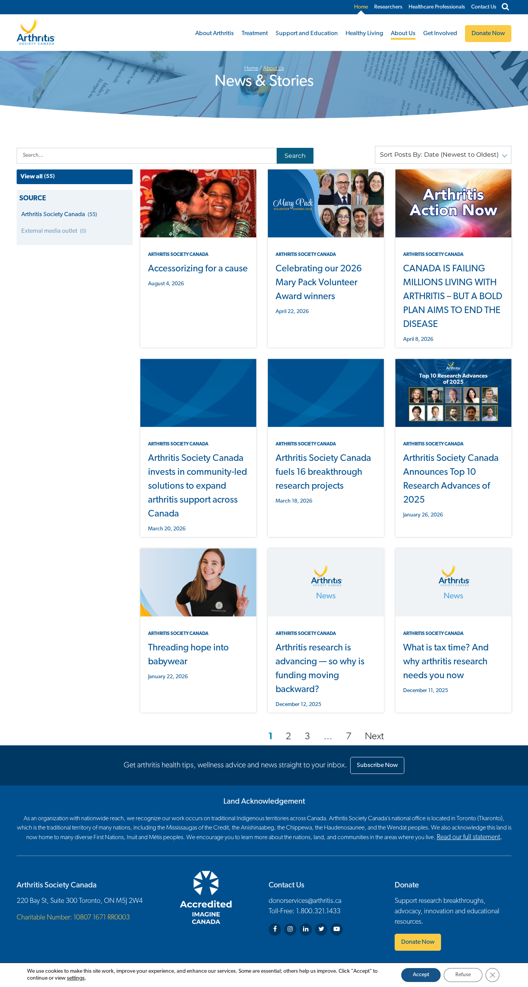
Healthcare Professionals (437, 7)
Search (295, 155)
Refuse (463, 975)
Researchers (388, 7)
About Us (403, 33)
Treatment (255, 33)
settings (76, 978)
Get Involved (440, 33)
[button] (443, 155)
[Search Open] (505, 7)
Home (361, 7)
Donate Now (417, 942)
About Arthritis (214, 33)
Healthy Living (364, 33)
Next (374, 737)
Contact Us (483, 7)
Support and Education (307, 33)
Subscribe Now (377, 765)
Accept (421, 975)
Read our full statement (468, 837)
